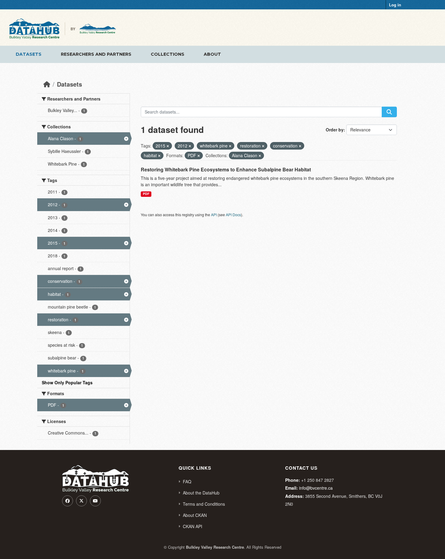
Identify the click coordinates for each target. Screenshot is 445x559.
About (212, 54)
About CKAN (195, 515)
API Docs (233, 214)
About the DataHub (201, 493)
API (214, 214)
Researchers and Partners (96, 54)
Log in (395, 5)
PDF (146, 193)
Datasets (28, 54)
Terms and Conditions (204, 504)
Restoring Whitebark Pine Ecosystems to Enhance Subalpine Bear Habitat (226, 169)
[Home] (46, 84)
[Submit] (389, 112)
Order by (335, 130)
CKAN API (192, 526)
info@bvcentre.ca (316, 488)
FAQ (187, 481)
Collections (167, 54)
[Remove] (167, 146)
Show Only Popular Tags (67, 382)
